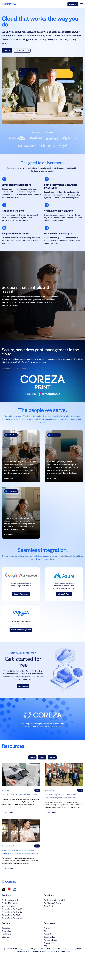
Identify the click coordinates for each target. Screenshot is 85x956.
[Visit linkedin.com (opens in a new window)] (14, 890)
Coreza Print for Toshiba (12, 912)
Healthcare (6, 934)
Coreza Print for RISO (11, 915)
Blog (46, 931)
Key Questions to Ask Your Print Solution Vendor (19, 795)
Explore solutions (22, 50)
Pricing (47, 928)
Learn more (7, 369)
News (42, 757)
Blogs (32, 757)
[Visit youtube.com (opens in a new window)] (9, 890)
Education (6, 928)
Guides (52, 757)
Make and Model (9, 906)
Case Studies (49, 937)
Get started (23, 686)
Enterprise (6, 931)
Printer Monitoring (10, 903)
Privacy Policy (49, 943)
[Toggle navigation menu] (81, 4)
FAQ (45, 946)
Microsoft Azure (64, 594)
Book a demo (22, 369)
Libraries (5, 937)
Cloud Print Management (21, 630)
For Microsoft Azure (52, 903)
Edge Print (48, 906)
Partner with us (50, 940)
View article (8, 812)
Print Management (10, 900)
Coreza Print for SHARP (12, 909)
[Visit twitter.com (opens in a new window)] (3, 890)
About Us (48, 934)
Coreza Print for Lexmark (12, 918)
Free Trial (72, 4)
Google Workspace (21, 594)
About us (6, 50)
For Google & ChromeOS (54, 900)
